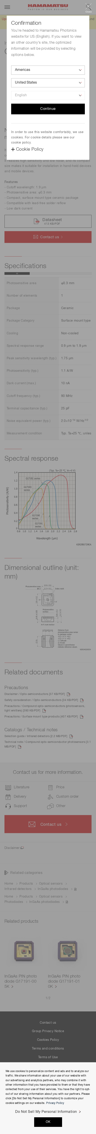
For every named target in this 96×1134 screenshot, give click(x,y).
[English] (48, 95)
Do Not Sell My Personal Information (46, 1112)
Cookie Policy (29, 149)
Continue (48, 109)
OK (48, 1122)
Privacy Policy (55, 1103)
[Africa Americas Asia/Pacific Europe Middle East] (48, 70)
